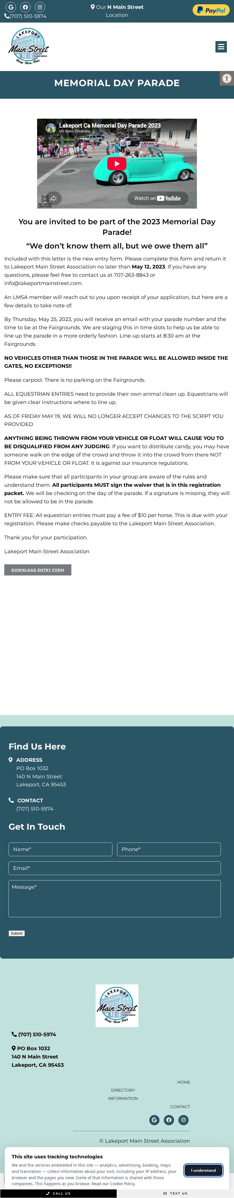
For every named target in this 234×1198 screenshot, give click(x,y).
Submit (17, 933)
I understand (203, 1170)
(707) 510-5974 (28, 16)
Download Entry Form (37, 570)
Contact (180, 1106)
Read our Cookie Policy (113, 1183)
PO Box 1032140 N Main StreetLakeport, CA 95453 (41, 776)
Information (123, 1098)
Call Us (61, 1193)
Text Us (178, 1193)
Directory (123, 1090)
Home (183, 1082)
